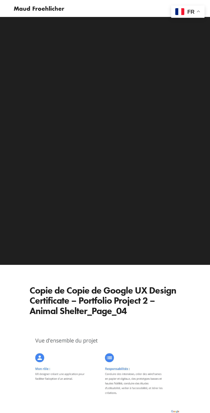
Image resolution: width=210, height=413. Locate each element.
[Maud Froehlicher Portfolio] (39, 8)
